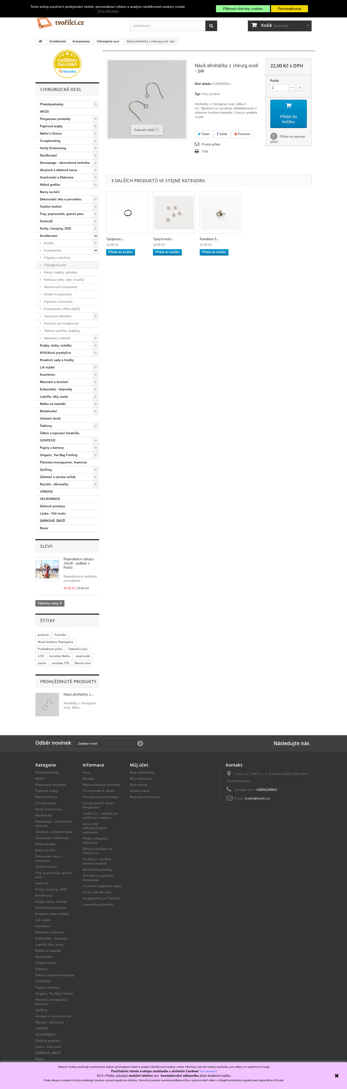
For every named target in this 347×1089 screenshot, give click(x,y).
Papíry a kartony (52, 448)
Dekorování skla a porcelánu (60, 199)
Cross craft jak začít (97, 892)
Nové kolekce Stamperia (55, 642)
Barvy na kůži (50, 192)
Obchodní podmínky (98, 869)
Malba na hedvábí (53, 404)
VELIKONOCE (50, 499)
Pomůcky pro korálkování (61, 323)
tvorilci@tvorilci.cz (257, 798)
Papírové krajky (51, 126)
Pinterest (243, 134)
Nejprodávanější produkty (101, 785)
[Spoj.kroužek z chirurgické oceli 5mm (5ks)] (174, 213)
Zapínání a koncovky (58, 301)
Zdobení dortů (50, 418)
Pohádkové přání (50, 649)
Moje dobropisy (141, 778)
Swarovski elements (57, 316)
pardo (42, 663)
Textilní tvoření (51, 206)
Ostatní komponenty (57, 294)
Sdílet (222, 134)
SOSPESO (47, 440)
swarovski (83, 656)
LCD (41, 656)
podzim (43, 635)
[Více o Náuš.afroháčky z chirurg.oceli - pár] (47, 704)
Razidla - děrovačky (54, 484)
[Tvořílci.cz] (79, 21)
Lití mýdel (47, 367)
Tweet (205, 134)
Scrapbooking (50, 141)
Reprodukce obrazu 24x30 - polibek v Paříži (78, 563)
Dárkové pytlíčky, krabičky (61, 331)
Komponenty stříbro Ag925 (61, 309)
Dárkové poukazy (52, 506)
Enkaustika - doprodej (56, 389)
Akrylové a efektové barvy (58, 170)
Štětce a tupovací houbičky (59, 433)
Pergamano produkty (55, 119)
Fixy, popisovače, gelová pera (61, 214)
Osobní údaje (139, 791)
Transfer (60, 635)
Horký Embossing (53, 148)
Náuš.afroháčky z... (78, 694)
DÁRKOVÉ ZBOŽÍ (52, 521)
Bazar (44, 528)
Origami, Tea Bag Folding (58, 455)
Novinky (88, 778)
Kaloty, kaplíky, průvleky (60, 272)
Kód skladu (203, 84)
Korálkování (48, 236)
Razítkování (48, 155)
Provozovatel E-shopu (99, 791)
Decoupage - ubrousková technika (64, 163)
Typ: (198, 94)
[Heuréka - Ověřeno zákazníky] (67, 63)
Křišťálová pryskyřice (55, 353)
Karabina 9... (209, 239)
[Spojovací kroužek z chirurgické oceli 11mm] (127, 213)
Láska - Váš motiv (53, 513)
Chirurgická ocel (54, 265)
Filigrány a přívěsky (57, 258)
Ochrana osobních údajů (101, 797)
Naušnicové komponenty (60, 287)
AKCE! (44, 111)
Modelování (48, 411)
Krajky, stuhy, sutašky (56, 345)
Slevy (46, 546)
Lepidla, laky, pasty (54, 396)
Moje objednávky (142, 772)
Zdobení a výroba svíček (58, 477)
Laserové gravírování (98, 904)
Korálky (48, 243)
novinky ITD (60, 663)
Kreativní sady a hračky (57, 360)
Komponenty (52, 250)
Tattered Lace (77, 649)
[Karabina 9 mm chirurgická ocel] (221, 213)
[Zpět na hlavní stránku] (40, 42)
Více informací (108, 11)
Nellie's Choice (51, 133)
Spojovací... (115, 239)
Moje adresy (139, 785)
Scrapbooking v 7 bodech (101, 898)
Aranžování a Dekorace (56, 177)
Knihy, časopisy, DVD (55, 228)
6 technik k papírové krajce (102, 886)
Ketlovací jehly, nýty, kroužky (63, 279)
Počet (274, 80)
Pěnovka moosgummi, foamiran (63, 462)
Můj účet (139, 765)
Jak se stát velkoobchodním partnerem (95, 828)
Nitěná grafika (50, 184)
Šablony (46, 426)
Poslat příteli (211, 144)
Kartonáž (46, 221)
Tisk (205, 151)
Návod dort (83, 663)
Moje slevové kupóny (145, 797)
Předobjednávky (51, 104)
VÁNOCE (46, 491)
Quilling (46, 469)
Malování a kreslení (54, 382)
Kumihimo (47, 374)
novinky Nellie (59, 656)
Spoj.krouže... (163, 239)
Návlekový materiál (56, 338)
